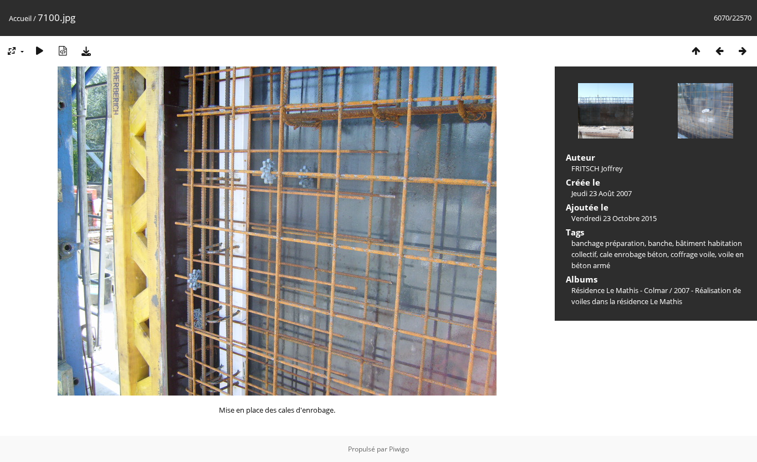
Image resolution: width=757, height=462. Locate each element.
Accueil (20, 18)
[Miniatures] (696, 50)
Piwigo (399, 449)
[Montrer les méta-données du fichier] (62, 50)
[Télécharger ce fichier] (86, 50)
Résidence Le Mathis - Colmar (619, 290)
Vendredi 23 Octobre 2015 (614, 218)
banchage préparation (608, 243)
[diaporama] (39, 50)
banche (660, 243)
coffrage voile (693, 254)
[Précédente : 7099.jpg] (719, 50)
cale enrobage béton (633, 254)
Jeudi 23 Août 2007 (601, 193)
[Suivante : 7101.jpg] (742, 50)
